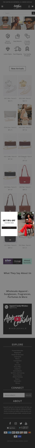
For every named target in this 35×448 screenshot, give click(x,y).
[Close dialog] (33, 213)
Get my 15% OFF (9, 227)
